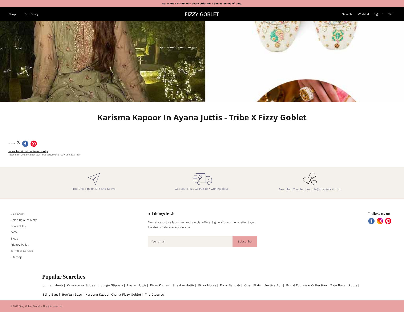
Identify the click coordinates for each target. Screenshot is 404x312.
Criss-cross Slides (81, 285)
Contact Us (18, 226)
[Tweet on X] (18, 142)
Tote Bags (337, 285)
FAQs (14, 232)
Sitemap (16, 257)
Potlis (353, 285)
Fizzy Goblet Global (29, 306)
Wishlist (363, 14)
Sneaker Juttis (184, 285)
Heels (59, 285)
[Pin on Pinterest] (34, 144)
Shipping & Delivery (24, 219)
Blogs (14, 238)
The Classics (154, 294)
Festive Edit (273, 285)
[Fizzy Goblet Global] (202, 14)
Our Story (31, 14)
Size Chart (17, 213)
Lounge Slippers (111, 285)
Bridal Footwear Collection (306, 285)
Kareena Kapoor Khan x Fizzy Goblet (113, 294)
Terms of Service (22, 250)
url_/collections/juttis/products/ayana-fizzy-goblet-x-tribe (49, 154)
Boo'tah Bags (72, 294)
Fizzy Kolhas (159, 285)
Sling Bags (50, 294)
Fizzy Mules (207, 285)
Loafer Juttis (136, 285)
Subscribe (245, 241)
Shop (12, 14)
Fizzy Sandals (230, 285)
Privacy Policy (20, 244)
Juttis (47, 285)
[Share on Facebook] (25, 144)
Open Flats (252, 285)
